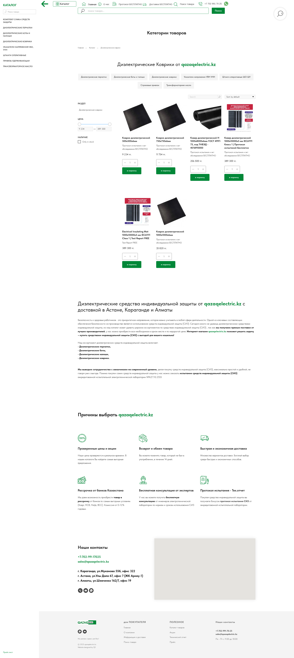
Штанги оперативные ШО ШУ (236, 77)
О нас (106, 4)
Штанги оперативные (14, 55)
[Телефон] (80, 590)
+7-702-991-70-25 (224, 631)
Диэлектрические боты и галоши (129, 77)
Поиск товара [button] (187, 4)
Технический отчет (178, 637)
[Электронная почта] (85, 590)
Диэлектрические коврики (17, 41)
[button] (176, 4)
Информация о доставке (135, 637)
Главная (92, 4)
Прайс (172, 642)
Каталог (92, 48)
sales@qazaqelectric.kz (93, 561)
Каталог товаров (177, 627)
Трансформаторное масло (18, 66)
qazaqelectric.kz (222, 303)
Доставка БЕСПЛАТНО (160, 4)
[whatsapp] (91, 590)
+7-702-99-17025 (89, 557)
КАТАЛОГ (10, 5)
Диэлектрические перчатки (17, 28)
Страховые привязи (150, 85)
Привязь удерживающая (16, 61)
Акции (172, 632)
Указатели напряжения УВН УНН (199, 77)
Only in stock (88, 141)
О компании (129, 632)
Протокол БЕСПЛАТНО (130, 4)
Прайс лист (8, 652)
